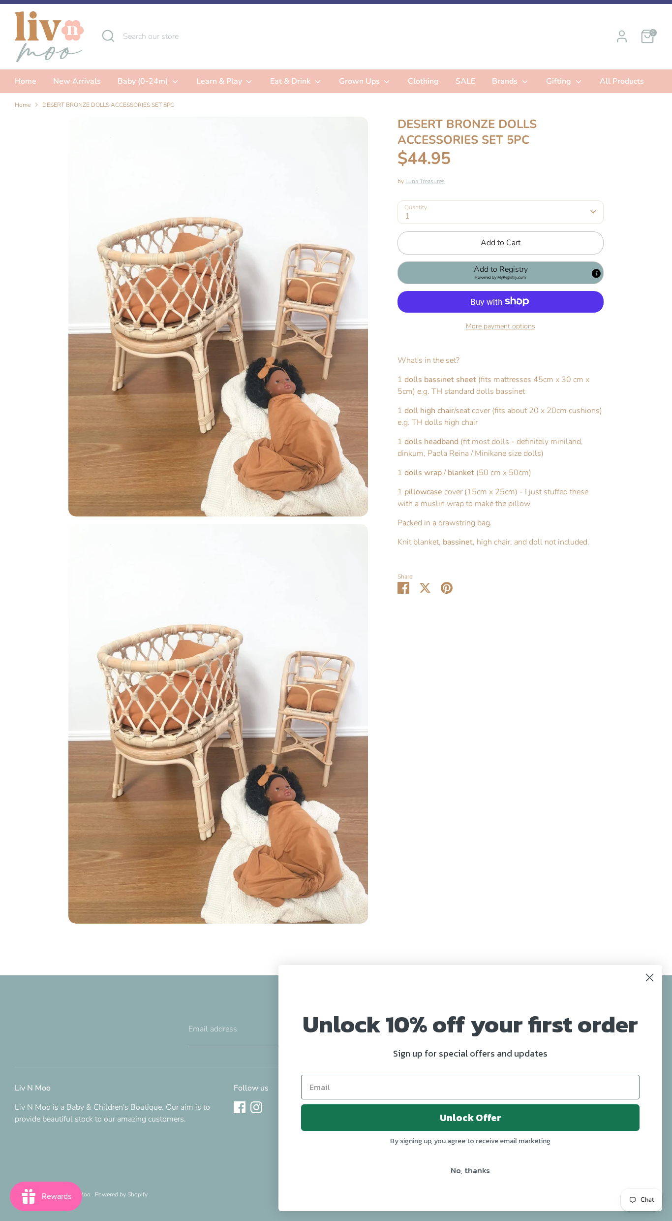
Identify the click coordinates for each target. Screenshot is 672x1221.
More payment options (500, 325)
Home (25, 81)
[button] (500, 272)
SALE (465, 81)
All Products (622, 81)
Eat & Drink (291, 81)
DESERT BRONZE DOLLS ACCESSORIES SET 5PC (108, 105)
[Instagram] (256, 1107)
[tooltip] (596, 273)
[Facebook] (239, 1107)
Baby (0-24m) (144, 81)
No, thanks (470, 1170)
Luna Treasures (425, 181)
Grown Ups (360, 81)
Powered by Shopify (121, 1194)
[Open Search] (108, 36)
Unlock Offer (470, 1117)
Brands (505, 81)
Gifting (559, 81)
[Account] (622, 36)
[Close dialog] (649, 977)
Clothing (423, 81)
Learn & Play (220, 81)
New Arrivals (77, 81)
